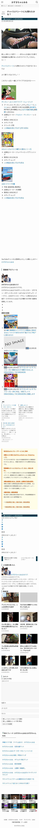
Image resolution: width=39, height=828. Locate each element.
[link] (3, 588)
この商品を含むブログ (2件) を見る (16, 128)
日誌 (27, 348)
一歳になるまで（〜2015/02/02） (12, 19)
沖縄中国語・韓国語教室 (11, 492)
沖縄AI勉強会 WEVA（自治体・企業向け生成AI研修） (19, 481)
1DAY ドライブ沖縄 (8, 184)
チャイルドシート (8, 66)
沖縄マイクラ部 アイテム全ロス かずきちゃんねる (18, 742)
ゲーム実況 (24, 822)
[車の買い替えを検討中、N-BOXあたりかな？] (10, 432)
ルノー (30, 105)
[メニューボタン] (2, 2)
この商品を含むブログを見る (14, 163)
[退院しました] (27, 412)
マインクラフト (23, 328)
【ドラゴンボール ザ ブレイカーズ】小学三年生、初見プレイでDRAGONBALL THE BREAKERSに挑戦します (20, 391)
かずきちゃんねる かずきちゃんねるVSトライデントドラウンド (19, 773)
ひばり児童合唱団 (27, 109)
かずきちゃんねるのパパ (19, 574)
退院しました (24, 405)
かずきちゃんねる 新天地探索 (11, 764)
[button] (2, 520)
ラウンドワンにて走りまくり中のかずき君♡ (15, 783)
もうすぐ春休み (12, 350)
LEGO (33, 820)
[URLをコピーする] (3, 532)
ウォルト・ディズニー (23, 115)
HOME (5, 820)
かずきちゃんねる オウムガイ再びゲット (15, 760)
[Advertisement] (19, 228)
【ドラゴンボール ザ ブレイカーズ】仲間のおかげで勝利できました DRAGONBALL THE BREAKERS (20, 369)
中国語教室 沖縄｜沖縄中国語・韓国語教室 (17, 502)
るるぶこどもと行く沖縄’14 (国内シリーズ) (16, 149)
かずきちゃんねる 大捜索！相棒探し (13, 768)
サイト (4, 713)
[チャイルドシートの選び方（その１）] (10, 412)
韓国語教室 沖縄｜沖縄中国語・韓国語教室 (17, 507)
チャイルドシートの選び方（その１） (9, 406)
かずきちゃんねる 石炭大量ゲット (13, 746)
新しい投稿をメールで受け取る (12, 721)
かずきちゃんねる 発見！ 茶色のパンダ (14, 755)
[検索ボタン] (37, 2)
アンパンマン (27, 820)
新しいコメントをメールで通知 (12, 719)
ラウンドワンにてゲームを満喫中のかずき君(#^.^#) (18, 779)
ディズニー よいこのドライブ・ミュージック (17, 102)
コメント (5, 681)
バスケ (21, 820)
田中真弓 (33, 107)
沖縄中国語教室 (16, 822)
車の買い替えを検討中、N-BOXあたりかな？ (9, 425)
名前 (4, 703)
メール (4, 708)
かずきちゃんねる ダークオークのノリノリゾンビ (17, 751)
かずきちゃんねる (19, 2)
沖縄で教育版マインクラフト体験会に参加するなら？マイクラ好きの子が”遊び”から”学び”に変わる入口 (20, 332)
